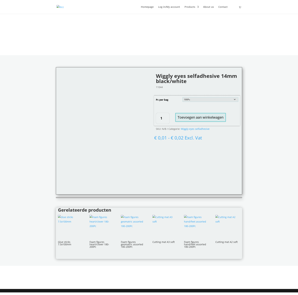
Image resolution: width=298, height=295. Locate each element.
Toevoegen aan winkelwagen (200, 117)
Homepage (147, 7)
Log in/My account (169, 7)
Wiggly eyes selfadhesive (195, 128)
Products (190, 7)
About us (208, 7)
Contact (223, 7)
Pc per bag (162, 99)
